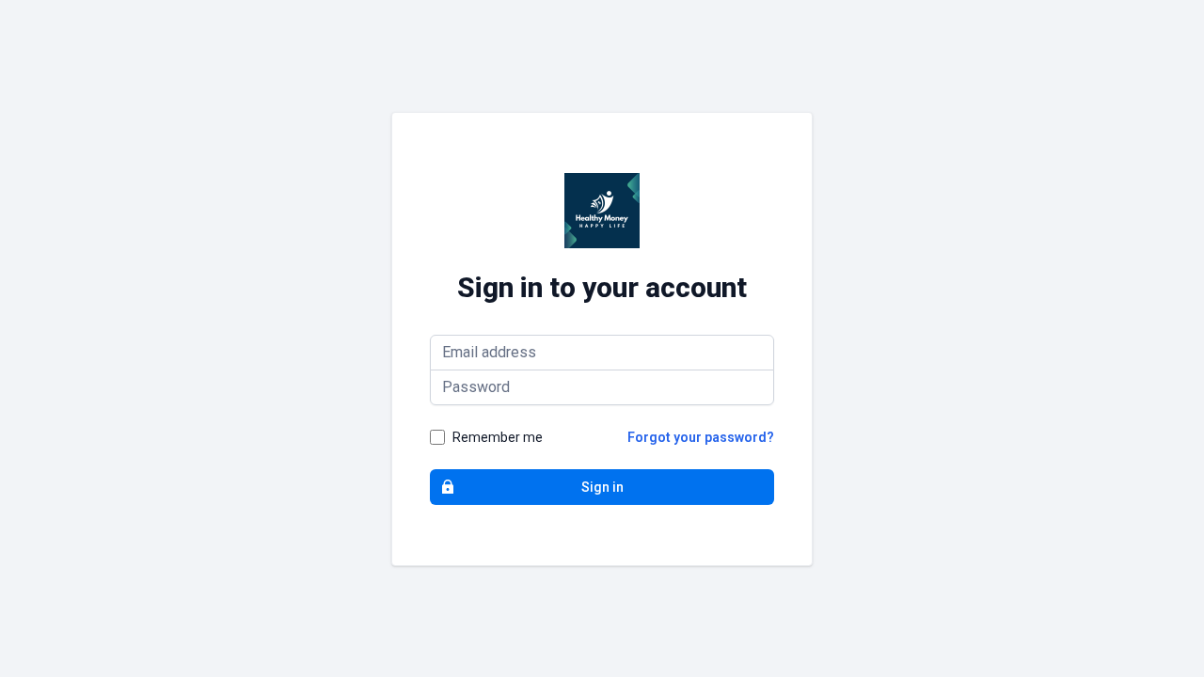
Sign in (602, 487)
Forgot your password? (700, 437)
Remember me (497, 437)
